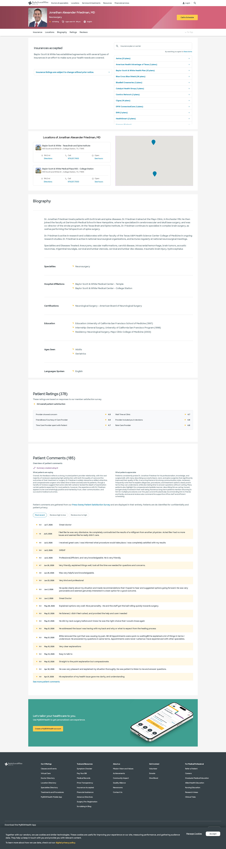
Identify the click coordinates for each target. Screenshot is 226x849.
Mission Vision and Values (123, 769)
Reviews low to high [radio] (79, 515)
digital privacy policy (65, 842)
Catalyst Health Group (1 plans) (130, 88)
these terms (188, 52)
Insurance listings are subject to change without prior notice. (65, 72)
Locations (49, 32)
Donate (152, 773)
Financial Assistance (85, 792)
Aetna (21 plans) (123, 58)
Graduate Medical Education (197, 778)
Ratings (73, 32)
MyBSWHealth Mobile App (51, 797)
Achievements (119, 773)
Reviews (84, 32)
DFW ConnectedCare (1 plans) (129, 107)
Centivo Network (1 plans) (128, 95)
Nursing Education (192, 788)
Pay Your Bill (82, 773)
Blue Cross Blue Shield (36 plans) (130, 76)
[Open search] (195, 3)
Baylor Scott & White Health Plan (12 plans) (135, 70)
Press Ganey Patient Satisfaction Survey (91, 505)
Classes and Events (49, 769)
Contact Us (117, 792)
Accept (213, 834)
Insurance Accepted (85, 788)
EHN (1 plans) (122, 113)
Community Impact (121, 778)
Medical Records (83, 778)
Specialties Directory (49, 788)
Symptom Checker (84, 769)
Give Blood (153, 778)
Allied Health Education (194, 783)
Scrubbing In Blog (84, 806)
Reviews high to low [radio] (58, 515)
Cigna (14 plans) (123, 101)
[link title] (38, 3)
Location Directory (48, 783)
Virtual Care (46, 773)
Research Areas (191, 792)
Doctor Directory (48, 778)
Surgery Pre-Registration (87, 802)
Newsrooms (118, 788)
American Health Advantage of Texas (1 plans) (136, 64)
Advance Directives (85, 797)
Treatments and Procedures (52, 792)
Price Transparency (85, 783)
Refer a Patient (191, 769)
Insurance (37, 32)
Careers (188, 773)
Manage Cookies (194, 833)
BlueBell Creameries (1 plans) (129, 82)
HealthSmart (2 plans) (126, 119)
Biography (62, 32)
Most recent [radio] (40, 515)
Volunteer (153, 769)
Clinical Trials (190, 797)
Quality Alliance (119, 783)
